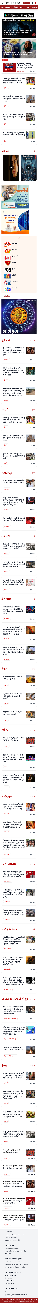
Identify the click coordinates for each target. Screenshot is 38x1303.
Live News (20, 71)
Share (33, 71)
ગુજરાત (22, 7)
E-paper (26, 3)
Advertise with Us (10, 1275)
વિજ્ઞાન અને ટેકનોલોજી (10, 1018)
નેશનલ (16, 7)
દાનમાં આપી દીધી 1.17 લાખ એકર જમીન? (15, 1251)
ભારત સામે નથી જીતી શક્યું (12, 1248)
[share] (29, 1158)
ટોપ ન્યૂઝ (8, 7)
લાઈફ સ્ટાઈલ (7, 949)
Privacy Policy (9, 1283)
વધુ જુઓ (32, 151)
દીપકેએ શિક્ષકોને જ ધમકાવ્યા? (13, 1262)
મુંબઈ (28, 7)
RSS (6, 1291)
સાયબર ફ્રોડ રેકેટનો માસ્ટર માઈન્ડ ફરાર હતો (16, 1264)
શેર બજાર (6, 618)
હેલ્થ (5, 1083)
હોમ (2, 7)
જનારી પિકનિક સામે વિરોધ (11, 1237)
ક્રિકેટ (5, 141)
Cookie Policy (9, 1280)
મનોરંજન (6, 814)
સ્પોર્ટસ (5, 746)
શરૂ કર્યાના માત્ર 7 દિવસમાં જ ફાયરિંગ (15, 1267)
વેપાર (5, 685)
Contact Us (8, 1278)
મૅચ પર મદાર (8, 1254)
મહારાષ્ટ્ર (6, 489)
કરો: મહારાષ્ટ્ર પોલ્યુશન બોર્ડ (12, 1240)
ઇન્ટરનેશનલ (7, 881)
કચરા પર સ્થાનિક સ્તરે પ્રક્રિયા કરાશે (14, 1235)
